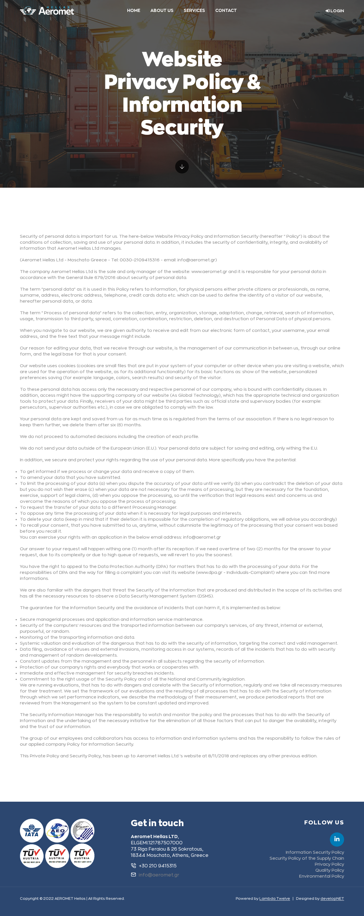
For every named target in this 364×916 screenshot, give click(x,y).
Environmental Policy (321, 876)
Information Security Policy (315, 852)
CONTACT (226, 11)
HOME (133, 11)
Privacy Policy (329, 864)
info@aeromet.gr (159, 875)
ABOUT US (161, 11)
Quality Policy (329, 870)
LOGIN (337, 11)
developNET (332, 898)
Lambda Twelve (274, 898)
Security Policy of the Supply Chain (307, 858)
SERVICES (194, 11)
